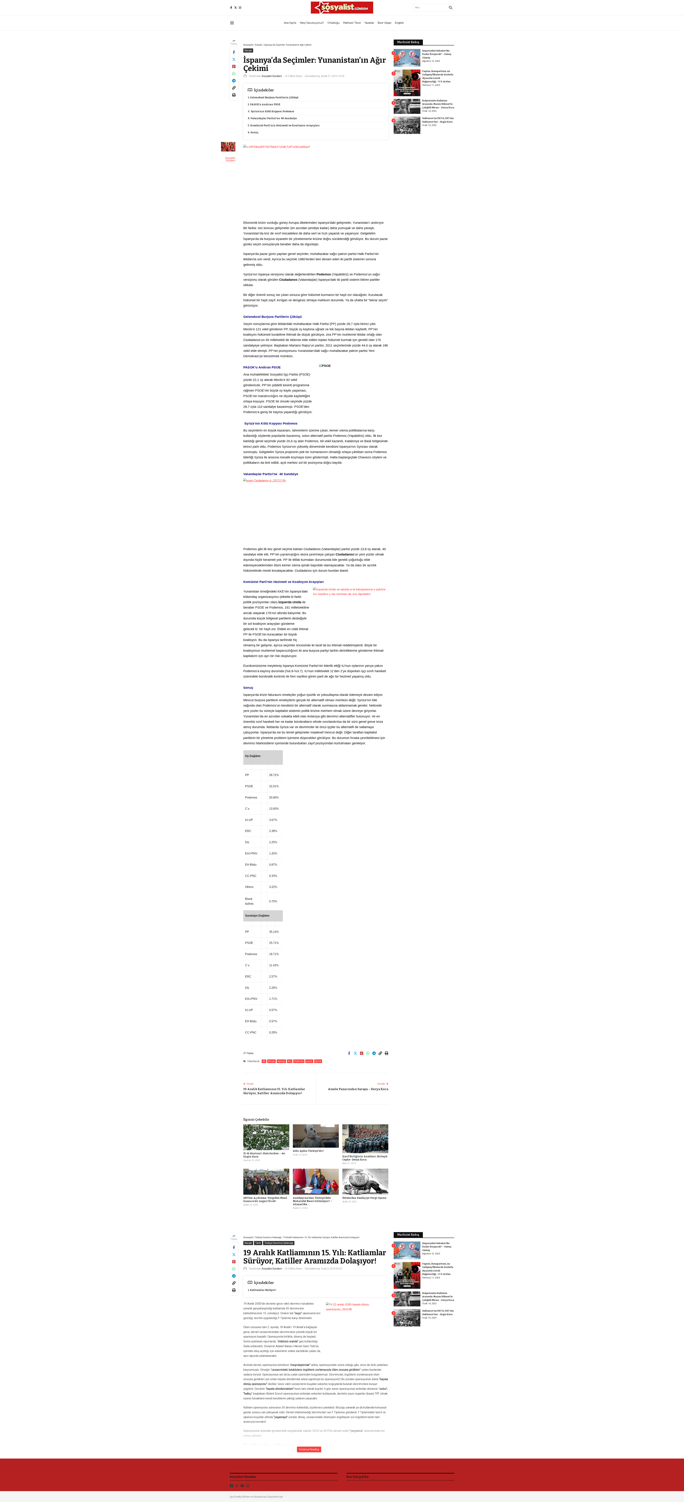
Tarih (258, 1243)
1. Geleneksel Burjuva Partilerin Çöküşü (273, 97)
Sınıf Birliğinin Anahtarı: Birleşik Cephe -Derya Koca (364, 1158)
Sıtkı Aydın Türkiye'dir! (308, 1150)
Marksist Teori (352, 22)
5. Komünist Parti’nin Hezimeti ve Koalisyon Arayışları (284, 125)
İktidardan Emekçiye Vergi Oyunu (364, 1197)
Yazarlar (369, 22)
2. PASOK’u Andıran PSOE (264, 104)
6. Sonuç (253, 132)
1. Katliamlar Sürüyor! (262, 1290)
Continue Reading (309, 1449)
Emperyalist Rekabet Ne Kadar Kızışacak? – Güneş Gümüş (436, 54)
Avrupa (271, 1061)
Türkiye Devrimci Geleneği (268, 1237)
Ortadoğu (333, 22)
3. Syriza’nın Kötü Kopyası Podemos (271, 111)
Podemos (299, 1061)
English (399, 22)
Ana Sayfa (290, 22)
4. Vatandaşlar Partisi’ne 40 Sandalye (272, 118)
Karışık (258, 44)
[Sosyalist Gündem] (228, 146)
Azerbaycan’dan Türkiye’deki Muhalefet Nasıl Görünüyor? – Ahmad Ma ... (312, 1201)
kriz (289, 1061)
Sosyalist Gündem (272, 76)
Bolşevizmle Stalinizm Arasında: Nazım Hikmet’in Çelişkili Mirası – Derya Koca (438, 104)
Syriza (318, 1061)
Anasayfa (248, 44)
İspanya (281, 1061)
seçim (309, 1061)
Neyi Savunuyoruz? (312, 22)
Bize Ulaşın (384, 22)
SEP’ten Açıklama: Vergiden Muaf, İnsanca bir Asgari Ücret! (265, 1199)
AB (264, 1061)
